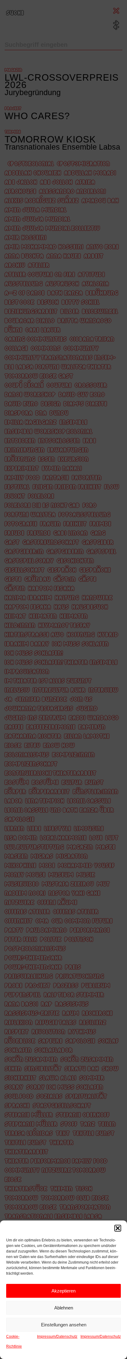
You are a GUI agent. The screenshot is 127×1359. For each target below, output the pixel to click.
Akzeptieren (63, 1290)
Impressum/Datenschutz (57, 1336)
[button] (118, 1228)
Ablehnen (63, 1307)
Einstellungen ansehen (63, 1324)
